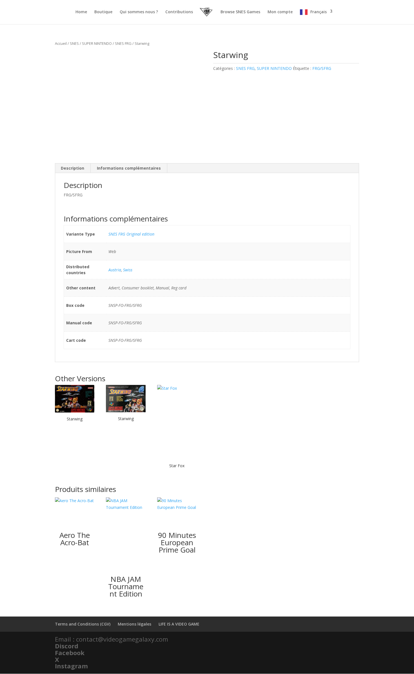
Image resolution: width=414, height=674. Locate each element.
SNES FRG (123, 43)
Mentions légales (134, 624)
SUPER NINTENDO (97, 43)
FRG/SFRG (321, 68)
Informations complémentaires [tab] (129, 168)
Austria (114, 269)
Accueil (61, 43)
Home (81, 12)
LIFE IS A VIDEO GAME (179, 624)
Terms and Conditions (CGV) (82, 624)
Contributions (179, 12)
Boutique (103, 12)
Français (318, 11)
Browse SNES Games (240, 12)
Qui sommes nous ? (139, 12)
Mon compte (280, 12)
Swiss (127, 269)
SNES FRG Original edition (131, 234)
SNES (74, 43)
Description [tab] (72, 168)
